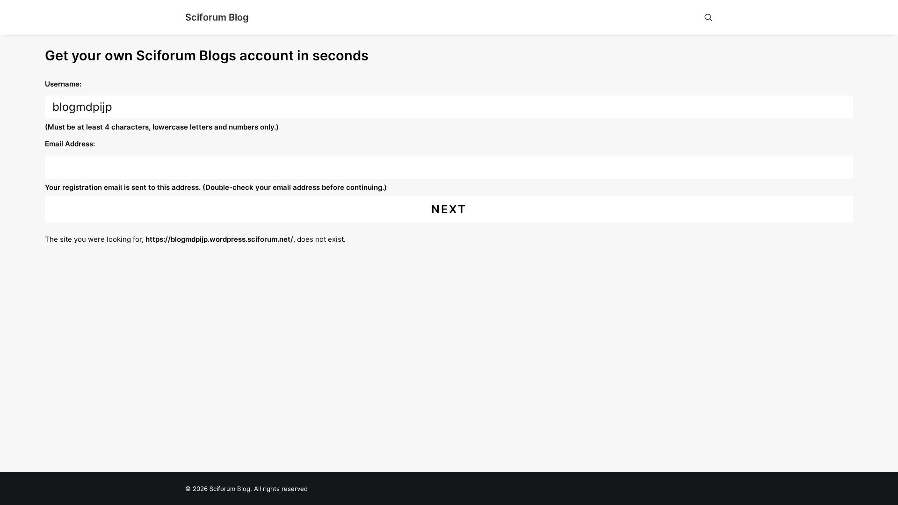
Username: (63, 83)
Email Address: (70, 143)
